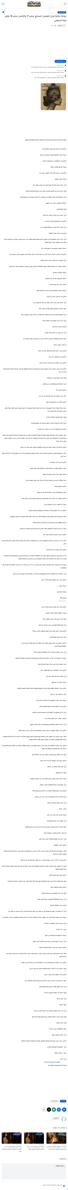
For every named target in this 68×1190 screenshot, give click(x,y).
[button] (59, 1109)
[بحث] (3, 4)
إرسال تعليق (59, 1166)
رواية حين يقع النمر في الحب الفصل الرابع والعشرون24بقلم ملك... (12, 1149)
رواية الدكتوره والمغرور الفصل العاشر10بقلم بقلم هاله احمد (47, 72)
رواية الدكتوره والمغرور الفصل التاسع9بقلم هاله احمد (49, 77)
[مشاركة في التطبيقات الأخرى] (44, 1109)
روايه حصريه (62, 12)
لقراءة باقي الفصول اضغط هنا (57, 1065)
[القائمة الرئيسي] (65, 4)
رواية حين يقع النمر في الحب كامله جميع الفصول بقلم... (35, 1148)
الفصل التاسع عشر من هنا (52, 1062)
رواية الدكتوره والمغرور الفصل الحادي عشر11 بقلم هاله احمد (47, 67)
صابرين (60, 25)
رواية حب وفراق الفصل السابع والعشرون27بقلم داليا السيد (56, 1148)
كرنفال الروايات (46, 1185)
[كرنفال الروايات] (34, 4)
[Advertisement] (34, 45)
